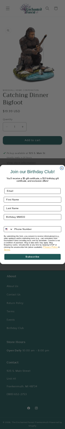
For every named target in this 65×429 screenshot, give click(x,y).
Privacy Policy (50, 247)
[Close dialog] (62, 168)
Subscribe (32, 256)
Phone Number (13, 224)
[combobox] (8, 229)
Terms (7, 249)
